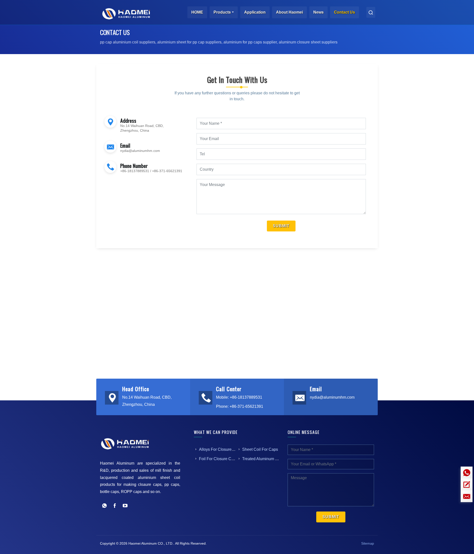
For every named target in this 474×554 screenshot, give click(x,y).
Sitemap (367, 543)
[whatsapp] (467, 472)
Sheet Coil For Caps (260, 449)
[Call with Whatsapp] (104, 506)
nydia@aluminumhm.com (140, 151)
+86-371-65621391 (167, 171)
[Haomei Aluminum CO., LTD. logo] (126, 12)
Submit (281, 226)
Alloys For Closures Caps (221, 449)
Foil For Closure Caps (218, 459)
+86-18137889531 (134, 171)
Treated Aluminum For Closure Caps (274, 459)
